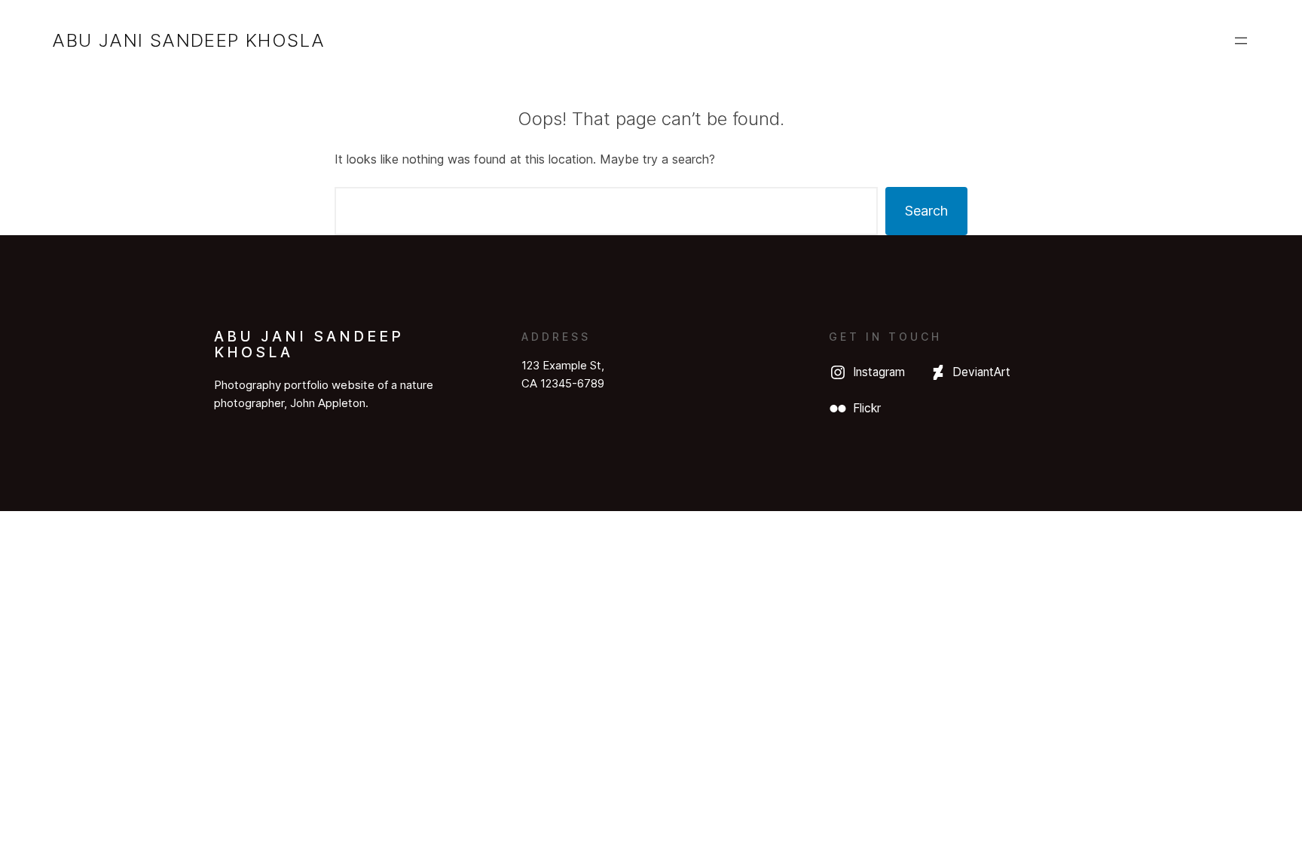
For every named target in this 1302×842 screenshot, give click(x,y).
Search (926, 211)
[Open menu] (1241, 41)
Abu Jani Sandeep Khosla (188, 40)
